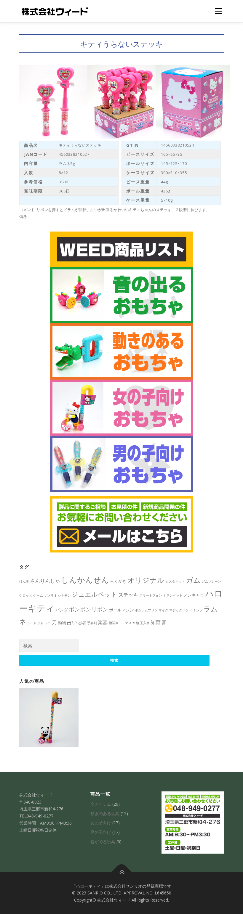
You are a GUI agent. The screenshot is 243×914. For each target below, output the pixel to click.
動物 (62, 622)
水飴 (135, 623)
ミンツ (198, 610)
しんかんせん (85, 580)
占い (72, 622)
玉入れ (145, 623)
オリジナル (145, 580)
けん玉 (24, 581)
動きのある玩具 (104, 813)
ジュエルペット (94, 594)
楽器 (103, 622)
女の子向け (100, 822)
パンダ (61, 610)
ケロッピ (25, 595)
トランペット (173, 595)
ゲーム (38, 595)
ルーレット (35, 623)
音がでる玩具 (102, 841)
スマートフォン (150, 595)
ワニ (47, 623)
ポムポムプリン (146, 610)
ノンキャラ (193, 595)
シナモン (64, 595)
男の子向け (100, 832)
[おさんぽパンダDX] (49, 717)
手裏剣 (92, 623)
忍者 (82, 622)
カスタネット (175, 581)
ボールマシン (121, 610)
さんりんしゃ (45, 580)
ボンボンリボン (88, 609)
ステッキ (128, 594)
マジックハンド (180, 610)
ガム (193, 580)
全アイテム (100, 804)
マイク (163, 610)
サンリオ (50, 595)
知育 (156, 622)
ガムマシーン (211, 581)
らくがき (118, 581)
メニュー (218, 11)
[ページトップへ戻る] (121, 872)
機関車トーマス (120, 623)
